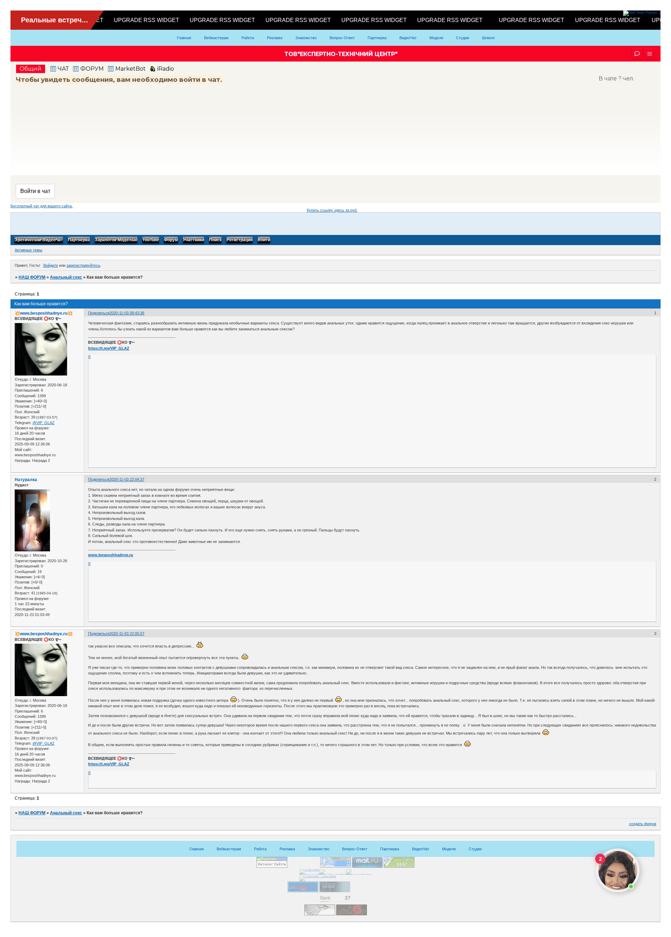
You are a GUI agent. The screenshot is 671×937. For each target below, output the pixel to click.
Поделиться (98, 313)
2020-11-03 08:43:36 (126, 313)
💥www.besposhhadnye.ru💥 (44, 313)
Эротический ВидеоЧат (38, 240)
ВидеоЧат (408, 38)
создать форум (642, 824)
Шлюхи (488, 38)
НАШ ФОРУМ (32, 277)
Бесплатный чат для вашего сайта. (41, 206)
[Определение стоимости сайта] (399, 866)
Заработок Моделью (116, 240)
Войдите (50, 265)
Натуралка (26, 479)
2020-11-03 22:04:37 (126, 479)
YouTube (150, 240)
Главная (184, 38)
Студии (462, 38)
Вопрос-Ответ (342, 38)
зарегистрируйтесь (83, 265)
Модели (436, 38)
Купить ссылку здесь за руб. (332, 210)
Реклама (274, 38)
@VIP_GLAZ (44, 423)
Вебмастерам (216, 38)
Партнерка (377, 38)
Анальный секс (66, 277)
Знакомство (306, 38)
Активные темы (28, 250)
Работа (247, 38)
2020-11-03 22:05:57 (126, 633)
